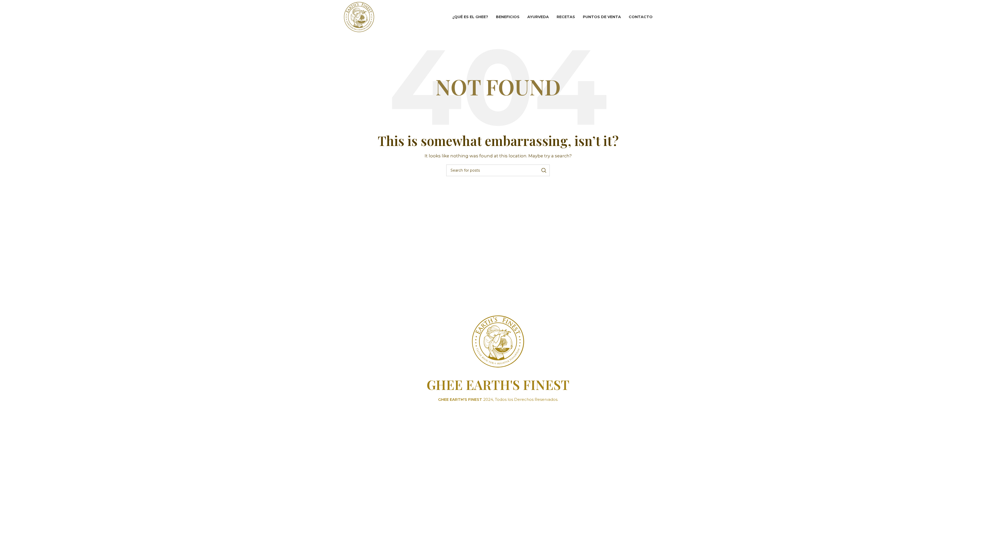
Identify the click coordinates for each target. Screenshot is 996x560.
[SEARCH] (544, 170)
